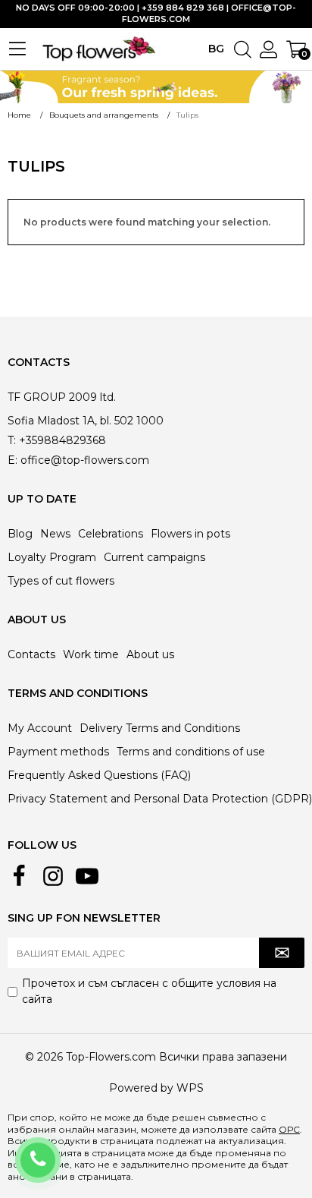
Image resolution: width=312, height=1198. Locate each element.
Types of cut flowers (61, 581)
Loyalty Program (52, 557)
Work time (91, 654)
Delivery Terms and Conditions (160, 728)
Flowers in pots (190, 534)
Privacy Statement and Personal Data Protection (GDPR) (160, 798)
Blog (20, 534)
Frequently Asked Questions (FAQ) (99, 775)
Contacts (31, 654)
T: (12, 440)
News (55, 534)
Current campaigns (154, 557)
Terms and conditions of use (191, 751)
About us (150, 654)
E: (12, 460)
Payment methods (58, 751)
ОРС (289, 1129)
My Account (40, 728)
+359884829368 (58, 1150)
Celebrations (110, 534)
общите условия (216, 983)
